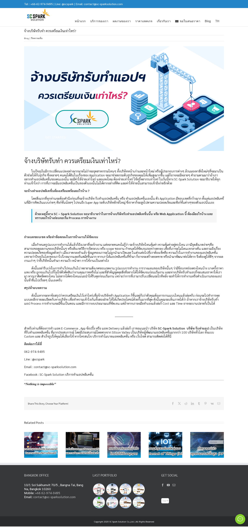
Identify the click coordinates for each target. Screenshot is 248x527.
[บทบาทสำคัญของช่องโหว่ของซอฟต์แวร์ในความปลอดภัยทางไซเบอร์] (41, 434)
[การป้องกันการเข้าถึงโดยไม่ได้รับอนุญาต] (124, 434)
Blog (26, 38)
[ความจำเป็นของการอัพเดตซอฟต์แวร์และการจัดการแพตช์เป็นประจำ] (82, 434)
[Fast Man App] (99, 489)
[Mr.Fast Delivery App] (125, 502)
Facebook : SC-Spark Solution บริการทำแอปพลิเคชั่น (58, 374)
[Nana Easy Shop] (112, 502)
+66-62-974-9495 (41, 4)
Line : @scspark (34, 359)
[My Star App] (125, 489)
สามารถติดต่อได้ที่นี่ (160, 336)
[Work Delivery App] (138, 502)
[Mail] (173, 485)
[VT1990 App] (112, 489)
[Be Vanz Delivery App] (138, 489)
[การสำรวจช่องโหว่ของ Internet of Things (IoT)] (165, 434)
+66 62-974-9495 (47, 493)
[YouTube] (168, 485)
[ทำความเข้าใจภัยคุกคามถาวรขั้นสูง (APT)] (207, 434)
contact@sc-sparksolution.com (103, 4)
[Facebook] (162, 485)
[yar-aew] (99, 502)
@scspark (68, 4)
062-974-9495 (34, 351)
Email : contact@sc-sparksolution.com (50, 367)
